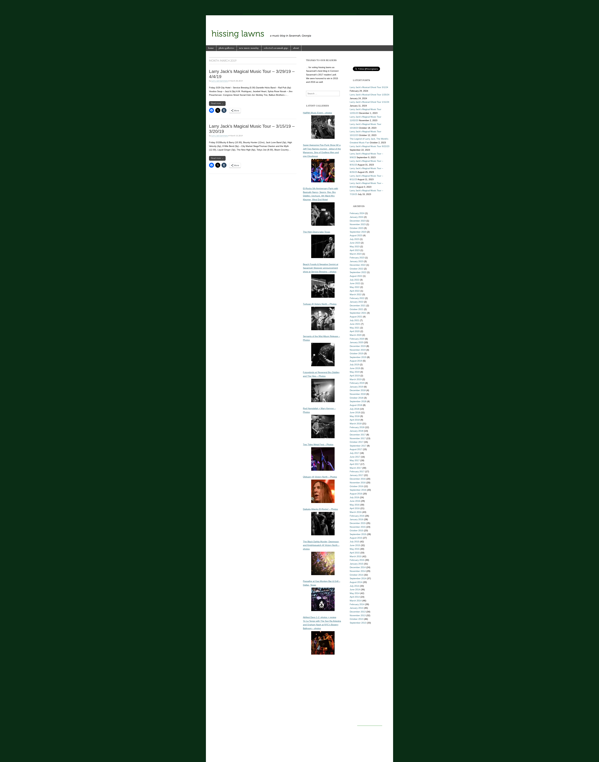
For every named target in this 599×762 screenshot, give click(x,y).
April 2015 (355, 552)
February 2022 (357, 298)
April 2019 (355, 375)
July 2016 (354, 497)
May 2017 (355, 460)
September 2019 (358, 357)
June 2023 (355, 243)
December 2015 (358, 523)
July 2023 (354, 239)
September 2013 (358, 622)
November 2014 (358, 571)
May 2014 (355, 593)
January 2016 (356, 519)
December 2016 (358, 479)
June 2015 (355, 545)
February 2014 (357, 604)
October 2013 (356, 619)
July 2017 (354, 453)
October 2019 (356, 353)
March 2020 (356, 335)
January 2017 (356, 475)
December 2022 (358, 265)
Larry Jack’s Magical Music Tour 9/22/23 (369, 146)
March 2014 (356, 600)
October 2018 (356, 398)
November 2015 (358, 527)
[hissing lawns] (299, 28)
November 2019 (358, 350)
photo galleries (226, 48)
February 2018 (357, 427)
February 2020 (357, 339)
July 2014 (354, 586)
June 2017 (355, 457)
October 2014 (356, 575)
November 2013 (358, 615)
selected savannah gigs (276, 48)
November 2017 (358, 438)
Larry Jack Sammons (219, 81)
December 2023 (358, 220)
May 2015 (355, 549)
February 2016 (357, 516)
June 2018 (355, 412)
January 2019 (356, 386)
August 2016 (356, 493)
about (296, 48)
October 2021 (356, 309)
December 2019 (358, 346)
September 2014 (358, 578)
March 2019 (356, 379)
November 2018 (358, 394)
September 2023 (358, 232)
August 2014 (356, 582)
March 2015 (356, 556)
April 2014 (355, 597)
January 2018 (356, 431)
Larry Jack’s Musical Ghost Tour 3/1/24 (369, 87)
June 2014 (355, 589)
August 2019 (356, 361)
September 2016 (358, 490)
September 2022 (358, 272)
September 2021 (358, 313)
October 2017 (356, 442)
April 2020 (355, 331)
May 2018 (355, 416)
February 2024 (357, 213)
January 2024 (356, 217)
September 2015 (358, 534)
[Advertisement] (299, 7)
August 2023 (356, 235)
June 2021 (355, 324)
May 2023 (355, 246)
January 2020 (356, 342)
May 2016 (355, 504)
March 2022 (356, 294)
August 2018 (356, 405)
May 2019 (355, 372)
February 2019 (357, 383)
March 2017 (356, 468)
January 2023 (356, 261)
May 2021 (355, 327)
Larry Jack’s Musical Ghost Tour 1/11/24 (369, 102)
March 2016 (356, 512)
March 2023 (356, 254)
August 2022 (356, 276)
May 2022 (355, 287)
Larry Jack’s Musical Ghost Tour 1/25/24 (369, 94)
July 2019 (354, 364)
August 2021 (356, 316)
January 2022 (356, 302)
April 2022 (355, 291)
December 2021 (358, 305)
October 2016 (356, 486)
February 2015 (357, 560)
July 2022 (354, 280)
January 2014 (356, 608)
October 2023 (356, 228)
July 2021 (354, 320)
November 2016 (358, 482)
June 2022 (355, 283)
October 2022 (356, 268)
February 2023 (357, 257)
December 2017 (358, 434)
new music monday (249, 48)
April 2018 (355, 420)
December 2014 (358, 567)
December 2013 (358, 611)
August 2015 (356, 538)
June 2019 (355, 368)
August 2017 (356, 449)
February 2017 (357, 471)
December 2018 (358, 390)
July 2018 (354, 409)
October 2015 (356, 530)
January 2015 (356, 563)
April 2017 (355, 464)
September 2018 (358, 401)
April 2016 (355, 508)
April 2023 (355, 250)
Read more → (217, 103)
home (211, 48)
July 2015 (354, 541)
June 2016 (355, 501)
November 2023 (358, 224)
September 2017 (358, 445)
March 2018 (356, 423)
